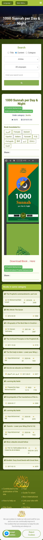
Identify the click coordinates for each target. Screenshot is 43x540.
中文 (35, 137)
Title (12, 53)
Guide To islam (29, 493)
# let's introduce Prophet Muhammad (18, 111)
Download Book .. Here (22, 261)
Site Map (26, 507)
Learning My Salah (13, 381)
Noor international (30, 497)
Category (32, 53)
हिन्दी (18, 141)
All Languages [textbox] (21, 67)
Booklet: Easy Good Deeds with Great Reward (23, 460)
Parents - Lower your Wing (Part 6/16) (20, 426)
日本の (32, 141)
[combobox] (21, 59)
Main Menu (21, 3)
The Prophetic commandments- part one (21, 294)
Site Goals (7, 507)
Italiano (18, 137)
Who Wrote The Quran (14, 310)
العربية (8, 132)
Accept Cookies (11, 533)
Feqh (25, 489)
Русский (27, 137)
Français (17, 132)
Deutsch (27, 132)
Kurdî (8, 146)
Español (9, 137)
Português (9, 141)
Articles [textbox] (21, 59)
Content (21, 53)
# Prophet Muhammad (13, 108)
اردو (24, 141)
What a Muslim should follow (17, 442)
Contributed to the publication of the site (10, 491)
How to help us (9, 501)
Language (7, 3)
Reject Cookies (31, 533)
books (28, 115)
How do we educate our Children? (19, 368)
